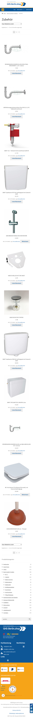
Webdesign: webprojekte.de (16, 713)
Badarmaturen (8, 582)
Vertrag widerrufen (16, 710)
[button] (3, 9)
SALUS (4, 569)
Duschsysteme (8, 592)
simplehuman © (7, 610)
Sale (15, 9)
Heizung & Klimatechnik (8, 600)
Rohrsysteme (6, 605)
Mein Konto (19, 9)
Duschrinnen (8, 590)
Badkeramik (8, 584)
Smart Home (6, 567)
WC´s (6, 574)
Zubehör (7, 577)
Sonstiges (5, 612)
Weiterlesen (25, 241)
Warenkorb (28, 9)
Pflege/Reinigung (9, 595)
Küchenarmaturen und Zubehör (10, 597)
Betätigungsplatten (9, 587)
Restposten (6, 564)
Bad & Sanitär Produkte (12, 13)
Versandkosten (21, 70)
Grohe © (5, 607)
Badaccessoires (9, 579)
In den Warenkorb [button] (16, 73)
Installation (5, 602)
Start (5, 13)
